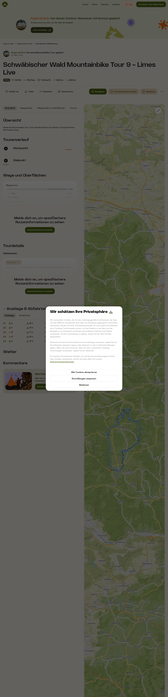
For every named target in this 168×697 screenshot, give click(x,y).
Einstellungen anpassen (84, 378)
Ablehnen (84, 385)
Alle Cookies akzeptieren (84, 372)
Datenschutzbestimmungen (62, 362)
